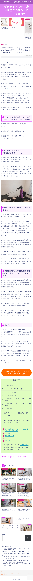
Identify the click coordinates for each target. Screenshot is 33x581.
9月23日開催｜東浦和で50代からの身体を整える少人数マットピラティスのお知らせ (15, 561)
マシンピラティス (6, 456)
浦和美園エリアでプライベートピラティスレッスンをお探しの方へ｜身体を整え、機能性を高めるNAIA (16, 553)
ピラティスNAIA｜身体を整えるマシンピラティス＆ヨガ (16, 10)
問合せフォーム (9, 436)
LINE (6, 438)
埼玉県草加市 (23, 456)
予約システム (9, 441)
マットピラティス (15, 456)
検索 (3, 534)
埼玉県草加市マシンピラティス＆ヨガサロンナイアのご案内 (16, 372)
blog (3, 44)
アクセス (7, 433)
